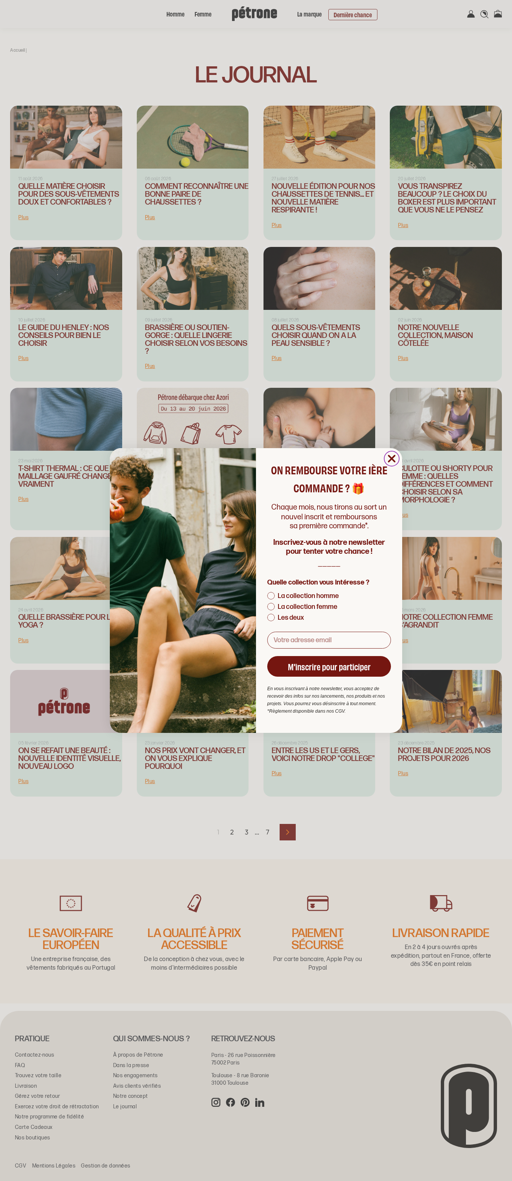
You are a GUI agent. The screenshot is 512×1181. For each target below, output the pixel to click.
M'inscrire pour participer (329, 666)
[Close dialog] (391, 458)
